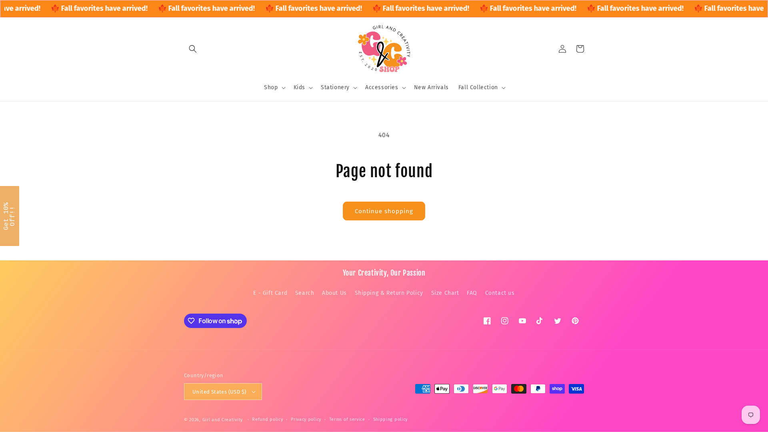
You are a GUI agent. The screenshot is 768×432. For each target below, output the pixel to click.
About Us (334, 293)
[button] (193, 49)
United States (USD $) (219, 392)
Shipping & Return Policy (389, 293)
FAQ (472, 293)
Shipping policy (390, 419)
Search (304, 293)
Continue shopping (384, 211)
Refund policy (267, 419)
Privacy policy (306, 419)
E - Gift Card (270, 293)
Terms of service (347, 419)
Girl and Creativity (222, 419)
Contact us (500, 293)
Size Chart (445, 293)
